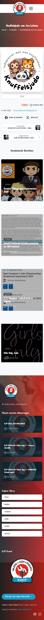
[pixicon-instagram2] (39, 614)
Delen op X (34, 117)
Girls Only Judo (11, 352)
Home (3, 30)
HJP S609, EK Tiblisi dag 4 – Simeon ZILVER (19, 446)
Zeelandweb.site (24, 610)
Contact (7, 534)
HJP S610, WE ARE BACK (14, 423)
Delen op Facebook (15, 117)
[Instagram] (8, 2)
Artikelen (13, 30)
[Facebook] (4, 2)
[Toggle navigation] (31, 8)
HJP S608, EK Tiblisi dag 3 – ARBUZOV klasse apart (20, 470)
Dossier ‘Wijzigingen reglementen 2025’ (20, 190)
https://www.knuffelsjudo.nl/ (25, 111)
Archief (6, 526)
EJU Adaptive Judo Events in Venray (18, 300)
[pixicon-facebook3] (34, 614)
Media (6, 519)
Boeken (7, 504)
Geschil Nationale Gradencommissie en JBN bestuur (21, 245)
